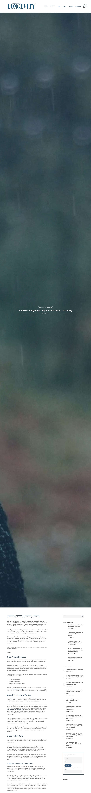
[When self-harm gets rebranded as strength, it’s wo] (73, 783)
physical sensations (32, 777)
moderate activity (18, 689)
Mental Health (49, 307)
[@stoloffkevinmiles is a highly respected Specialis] (66, 783)
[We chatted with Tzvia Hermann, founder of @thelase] (81, 788)
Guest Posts (41, 307)
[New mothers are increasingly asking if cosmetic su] (66, 788)
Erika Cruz (46, 313)
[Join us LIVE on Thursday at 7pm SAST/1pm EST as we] (81, 783)
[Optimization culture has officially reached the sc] (73, 788)
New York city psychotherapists (15, 709)
